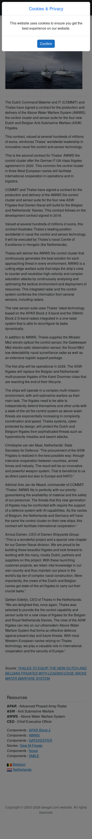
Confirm (46, 43)
